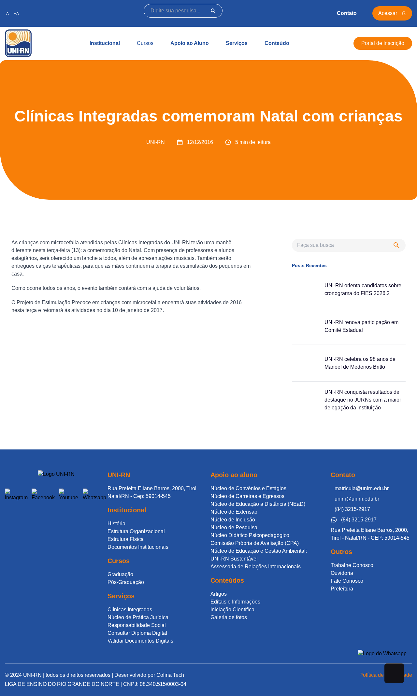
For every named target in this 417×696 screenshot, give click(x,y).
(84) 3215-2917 (352, 509)
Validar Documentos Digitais (140, 641)
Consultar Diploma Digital (137, 633)
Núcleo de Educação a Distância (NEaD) (257, 504)
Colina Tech (170, 675)
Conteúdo (277, 43)
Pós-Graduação (126, 582)
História (116, 523)
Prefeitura (342, 588)
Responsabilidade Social (137, 625)
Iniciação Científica (232, 609)
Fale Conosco (347, 581)
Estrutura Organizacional (136, 531)
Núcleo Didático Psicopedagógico (249, 535)
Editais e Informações (235, 601)
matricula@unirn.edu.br (362, 488)
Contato (347, 13)
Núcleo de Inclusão (232, 519)
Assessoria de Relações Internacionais (255, 566)
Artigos (218, 594)
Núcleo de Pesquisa (233, 527)
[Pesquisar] (213, 10)
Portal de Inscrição (382, 43)
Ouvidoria (342, 573)
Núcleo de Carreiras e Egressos (247, 496)
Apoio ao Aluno (189, 43)
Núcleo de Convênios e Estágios (248, 488)
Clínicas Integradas (130, 609)
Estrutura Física (126, 539)
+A (16, 13)
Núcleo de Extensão (233, 512)
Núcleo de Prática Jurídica (138, 617)
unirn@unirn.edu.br (357, 499)
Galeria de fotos (228, 617)
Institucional (105, 43)
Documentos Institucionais (138, 547)
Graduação (120, 574)
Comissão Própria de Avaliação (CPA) (254, 543)
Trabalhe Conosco (352, 565)
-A (7, 13)
